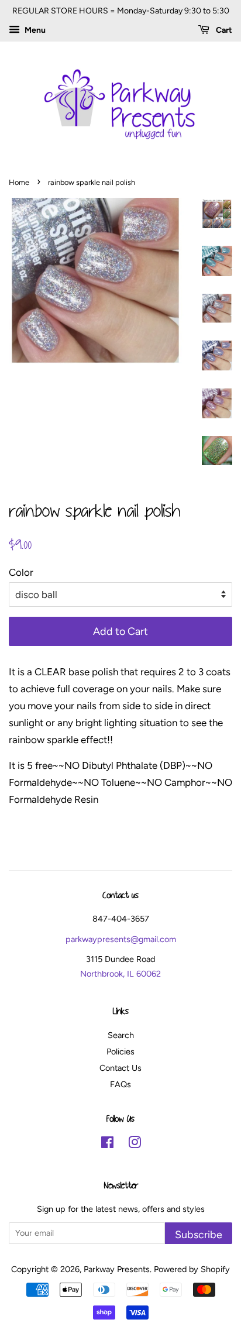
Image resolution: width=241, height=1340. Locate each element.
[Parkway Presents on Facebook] (107, 1144)
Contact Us (120, 1068)
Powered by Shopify (192, 1269)
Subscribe (198, 1234)
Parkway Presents (117, 1269)
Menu (34, 30)
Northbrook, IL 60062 (120, 973)
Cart (223, 30)
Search (121, 1035)
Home (19, 182)
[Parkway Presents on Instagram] (134, 1144)
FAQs (120, 1084)
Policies (120, 1051)
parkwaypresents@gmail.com (121, 939)
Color (21, 572)
